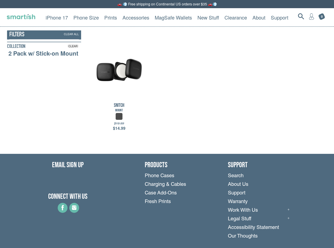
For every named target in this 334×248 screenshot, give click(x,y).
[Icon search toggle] (301, 16)
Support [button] (279, 17)
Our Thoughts (243, 236)
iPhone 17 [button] (57, 17)
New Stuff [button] (208, 17)
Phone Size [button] (86, 17)
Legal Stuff (239, 219)
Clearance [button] (235, 17)
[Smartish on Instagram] (74, 211)
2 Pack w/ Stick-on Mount (43, 53)
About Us (238, 184)
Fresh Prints (158, 201)
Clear (73, 46)
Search (236, 176)
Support (236, 193)
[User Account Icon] (311, 16)
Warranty (238, 201)
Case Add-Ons (161, 193)
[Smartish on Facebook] (62, 211)
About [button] (258, 17)
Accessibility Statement (253, 227)
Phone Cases (159, 176)
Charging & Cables (165, 184)
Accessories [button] (135, 17)
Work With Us (243, 210)
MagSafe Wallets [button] (173, 17)
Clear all (71, 34)
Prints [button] (110, 17)
